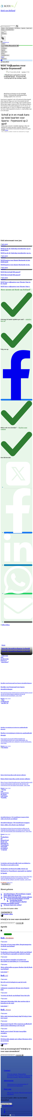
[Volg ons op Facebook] (16, 399)
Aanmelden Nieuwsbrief (9, 45)
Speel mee (3, 72)
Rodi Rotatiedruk (25, 1092)
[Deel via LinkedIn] (18, 565)
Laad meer (7, 934)
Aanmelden (19, 923)
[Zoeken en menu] (3, 38)
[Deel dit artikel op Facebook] (18, 532)
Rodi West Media (13, 1092)
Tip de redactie (13, 1074)
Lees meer (4, 972)
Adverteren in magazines (15, 1085)
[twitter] (4, 1112)
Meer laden (6, 884)
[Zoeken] (17, 26)
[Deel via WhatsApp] (18, 593)
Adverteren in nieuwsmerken (17, 1084)
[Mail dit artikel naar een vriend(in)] (18, 622)
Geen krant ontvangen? (23, 1075)
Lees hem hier (5, 912)
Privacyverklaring (24, 1077)
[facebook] (4, 1110)
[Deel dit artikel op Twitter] (18, 487)
